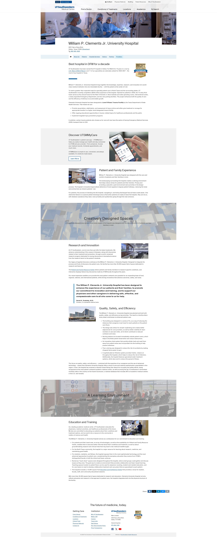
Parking (111, 57)
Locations (127, 9)
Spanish (58, 2)
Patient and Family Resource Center (83, 270)
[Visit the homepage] (65, 8)
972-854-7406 (115, 525)
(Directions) (86, 49)
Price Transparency (96, 528)
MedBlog (130, 2)
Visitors (104, 57)
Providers (119, 57)
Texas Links (94, 521)
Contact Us (76, 525)
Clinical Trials (76, 521)
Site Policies (94, 523)
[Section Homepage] (71, 57)
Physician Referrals (120, 2)
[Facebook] (112, 530)
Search (156, 9)
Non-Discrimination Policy (98, 525)
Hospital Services (94, 57)
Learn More (75, 159)
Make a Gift (94, 516)
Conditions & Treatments (107, 9)
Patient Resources (141, 2)
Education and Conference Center (111, 470)
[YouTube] (120, 530)
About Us (77, 57)
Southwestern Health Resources (129, 534)
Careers (93, 519)
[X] (116, 530)
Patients (84, 57)
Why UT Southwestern (154, 2)
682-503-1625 (75, 51)
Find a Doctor (86, 9)
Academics (141, 9)
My (109, 2)
